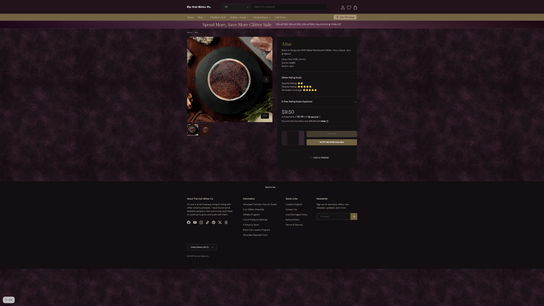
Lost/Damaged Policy (296, 214)
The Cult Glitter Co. (201, 256)
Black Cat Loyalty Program (256, 230)
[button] (355, 7)
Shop (200, 17)
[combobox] (275, 7)
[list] (229, 79)
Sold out (331, 134)
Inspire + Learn (238, 17)
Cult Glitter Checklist (253, 209)
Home (190, 17)
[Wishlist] (349, 7)
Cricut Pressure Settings (255, 219)
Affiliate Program (251, 214)
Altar (196, 32)
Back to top (270, 187)
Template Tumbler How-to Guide (260, 204)
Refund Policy (292, 219)
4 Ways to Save (251, 225)
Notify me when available (332, 142)
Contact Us (291, 209)
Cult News (280, 17)
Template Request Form (255, 235)
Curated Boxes (260, 17)
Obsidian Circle (218, 17)
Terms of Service (294, 225)
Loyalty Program (294, 204)
